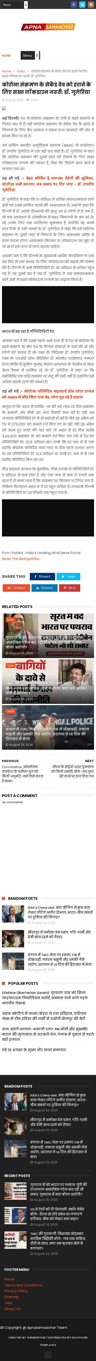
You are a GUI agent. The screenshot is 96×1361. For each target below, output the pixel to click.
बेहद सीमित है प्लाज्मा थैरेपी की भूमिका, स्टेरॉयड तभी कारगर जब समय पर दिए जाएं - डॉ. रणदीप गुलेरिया (48, 184)
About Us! (12, 1308)
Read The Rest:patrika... (21, 558)
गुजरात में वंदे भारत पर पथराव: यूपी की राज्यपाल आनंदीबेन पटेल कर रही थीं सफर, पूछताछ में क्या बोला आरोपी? (44, 642)
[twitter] (82, 4)
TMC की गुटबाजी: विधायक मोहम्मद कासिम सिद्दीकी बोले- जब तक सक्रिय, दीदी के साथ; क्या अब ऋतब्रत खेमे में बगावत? (47, 688)
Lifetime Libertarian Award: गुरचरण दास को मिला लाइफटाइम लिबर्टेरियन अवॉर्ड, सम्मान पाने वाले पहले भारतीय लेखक (45, 998)
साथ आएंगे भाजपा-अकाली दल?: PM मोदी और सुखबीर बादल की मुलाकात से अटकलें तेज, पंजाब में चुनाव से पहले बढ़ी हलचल (48, 1034)
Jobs (8, 1302)
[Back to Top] (48, 1355)
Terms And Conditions (23, 1285)
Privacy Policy (16, 1290)
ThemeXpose (36, 1337)
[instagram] (91, 4)
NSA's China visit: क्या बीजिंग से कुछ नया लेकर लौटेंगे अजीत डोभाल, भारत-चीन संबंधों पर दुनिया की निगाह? (60, 912)
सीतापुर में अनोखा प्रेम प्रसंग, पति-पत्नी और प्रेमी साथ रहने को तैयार (59, 935)
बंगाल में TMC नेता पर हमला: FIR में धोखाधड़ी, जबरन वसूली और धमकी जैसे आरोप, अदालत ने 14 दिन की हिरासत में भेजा (47, 734)
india (21, 71)
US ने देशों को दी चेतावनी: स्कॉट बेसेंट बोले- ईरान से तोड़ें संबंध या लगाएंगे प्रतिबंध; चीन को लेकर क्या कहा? (57, 1214)
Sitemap (11, 1296)
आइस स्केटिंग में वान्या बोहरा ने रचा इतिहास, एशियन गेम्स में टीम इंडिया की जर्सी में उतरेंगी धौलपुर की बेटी (44, 1016)
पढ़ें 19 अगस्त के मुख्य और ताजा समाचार (34, 1049)
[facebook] (74, 4)
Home (6, 55)
